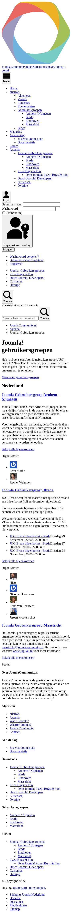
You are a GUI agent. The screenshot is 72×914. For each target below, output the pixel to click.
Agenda (15, 149)
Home (13, 88)
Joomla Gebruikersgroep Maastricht (31, 625)
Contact (14, 732)
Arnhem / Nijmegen (38, 113)
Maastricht (32, 124)
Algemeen (24, 95)
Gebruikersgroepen (30, 110)
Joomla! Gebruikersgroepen (35, 153)
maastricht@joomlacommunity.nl (22, 647)
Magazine (16, 131)
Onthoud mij (14, 213)
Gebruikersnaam (12, 204)
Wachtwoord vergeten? (24, 256)
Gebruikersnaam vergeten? (26, 260)
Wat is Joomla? (19, 721)
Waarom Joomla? (20, 724)
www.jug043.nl (23, 651)
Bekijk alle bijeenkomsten (18, 449)
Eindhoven (32, 120)
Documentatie (26, 142)
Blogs (21, 128)
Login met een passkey (17, 245)
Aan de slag (17, 135)
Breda (29, 117)
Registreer (16, 263)
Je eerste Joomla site (30, 138)
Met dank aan (18, 905)
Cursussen (24, 182)
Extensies (24, 102)
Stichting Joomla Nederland (27, 894)
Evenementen (26, 106)
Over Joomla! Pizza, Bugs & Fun (47, 174)
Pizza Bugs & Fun (29, 171)
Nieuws (14, 92)
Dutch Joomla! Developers (34, 178)
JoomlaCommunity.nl (23, 325)
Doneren (15, 898)
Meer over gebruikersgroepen (20, 377)
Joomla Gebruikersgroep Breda (28, 490)
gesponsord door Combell (28, 887)
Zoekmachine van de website (20, 305)
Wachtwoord (10, 208)
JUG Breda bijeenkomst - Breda (30, 536)
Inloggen (8, 249)
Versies (22, 99)
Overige (23, 185)
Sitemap (15, 909)
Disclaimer (16, 901)
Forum (14, 146)
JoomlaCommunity (22, 728)
